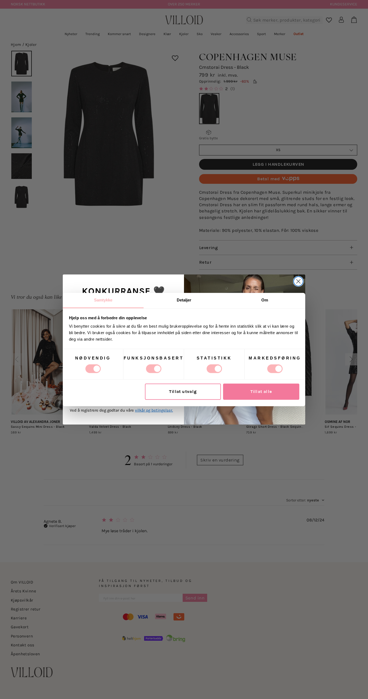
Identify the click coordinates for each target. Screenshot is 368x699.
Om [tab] (264, 300)
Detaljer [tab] (184, 300)
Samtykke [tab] (103, 300)
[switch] (153, 368)
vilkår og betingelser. (154, 410)
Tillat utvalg (183, 391)
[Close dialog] (298, 281)
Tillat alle (261, 391)
